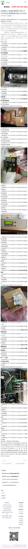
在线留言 (21, 524)
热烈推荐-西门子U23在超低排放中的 (10, 482)
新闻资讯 (21, 509)
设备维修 (21, 507)
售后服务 (21, 502)
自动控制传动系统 (7, 510)
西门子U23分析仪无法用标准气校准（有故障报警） (8, 463)
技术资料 (3, 498)
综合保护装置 (7, 508)
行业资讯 (3, 495)
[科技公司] (10, 3)
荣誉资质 (21, 520)
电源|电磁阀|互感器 (7, 516)
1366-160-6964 (14, 527)
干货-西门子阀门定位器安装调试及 (10, 479)
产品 (3, 493)
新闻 (2, 490)
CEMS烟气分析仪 (7, 505)
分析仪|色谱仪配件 (7, 507)
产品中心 (7, 502)
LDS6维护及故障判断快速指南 (21, 463)
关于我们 (21, 516)
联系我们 (21, 522)
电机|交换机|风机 (7, 517)
